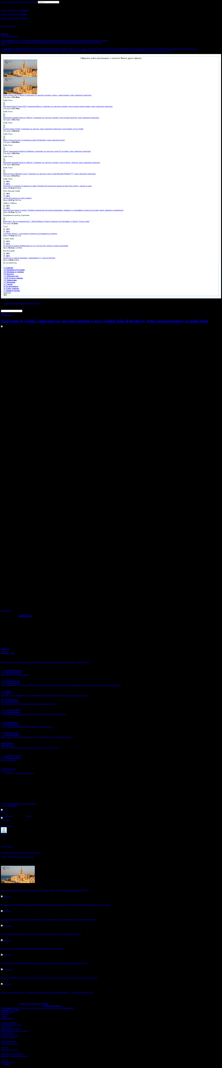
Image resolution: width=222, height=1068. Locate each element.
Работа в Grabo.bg (8, 1062)
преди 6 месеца (7, 846)
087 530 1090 (43, 1004)
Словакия (135, 49)
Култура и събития (8, 1037)
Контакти (4, 1014)
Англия (119, 51)
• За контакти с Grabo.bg (30, 853)
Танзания (167, 51)
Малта (67, 49)
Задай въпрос (6, 611)
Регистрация (6, 26)
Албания (95, 51)
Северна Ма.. (89, 49)
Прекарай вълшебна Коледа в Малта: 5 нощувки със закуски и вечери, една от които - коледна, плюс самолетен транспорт (51, 162)
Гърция (5, 49)
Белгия (98, 49)
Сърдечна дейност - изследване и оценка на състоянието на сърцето (30, 234)
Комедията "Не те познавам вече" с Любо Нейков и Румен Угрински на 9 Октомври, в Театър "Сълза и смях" (46, 221)
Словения (106, 49)
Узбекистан (156, 49)
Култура (29, 857)
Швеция (176, 49)
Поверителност (7, 1027)
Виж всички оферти (9, 760)
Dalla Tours (25, 615)
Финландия (158, 51)
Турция (5, 51)
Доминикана (116, 49)
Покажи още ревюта (9, 849)
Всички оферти (7, 1033)
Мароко (50, 51)
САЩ (139, 51)
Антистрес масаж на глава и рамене (17, 198)
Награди (4, 1060)
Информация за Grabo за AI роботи (15, 1031)
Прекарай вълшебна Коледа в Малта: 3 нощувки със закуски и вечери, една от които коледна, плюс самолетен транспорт (51, 118)
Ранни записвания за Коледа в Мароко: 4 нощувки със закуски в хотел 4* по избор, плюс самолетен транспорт (47, 151)
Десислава (5, 820)
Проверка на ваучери (9, 1050)
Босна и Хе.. (77, 49)
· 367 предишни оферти (24, 773)
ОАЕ (102, 51)
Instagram (12, 769)
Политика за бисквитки (10, 1029)
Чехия (38, 49)
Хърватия (47, 49)
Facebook (5, 769)
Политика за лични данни (11, 1025)
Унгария (33, 51)
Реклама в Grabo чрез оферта (12, 1054)
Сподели (4, 651)
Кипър (133, 51)
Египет (42, 51)
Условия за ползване (9, 1023)
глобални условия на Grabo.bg (29, 607)
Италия (14, 49)
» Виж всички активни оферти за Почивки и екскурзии (22, 303)
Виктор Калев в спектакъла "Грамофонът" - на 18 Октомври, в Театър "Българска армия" (36, 737)
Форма (22, 1004)
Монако (87, 51)
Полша (126, 51)
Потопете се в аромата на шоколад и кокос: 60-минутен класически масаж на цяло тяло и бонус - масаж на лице (47, 186)
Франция (24, 51)
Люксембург (145, 49)
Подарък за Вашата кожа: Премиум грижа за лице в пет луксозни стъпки (30, 748)
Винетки (4, 1048)
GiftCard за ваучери (8, 1041)
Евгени (4, 834)
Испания (14, 51)
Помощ (4, 1016)
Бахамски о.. (166, 49)
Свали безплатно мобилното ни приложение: (19, 804)
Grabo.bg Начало (7, 1012)
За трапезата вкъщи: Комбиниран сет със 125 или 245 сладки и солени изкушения (35, 246)
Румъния (58, 51)
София (3, 313)
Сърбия (22, 49)
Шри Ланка (147, 51)
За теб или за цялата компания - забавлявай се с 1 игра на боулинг (29, 258)
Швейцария (58, 49)
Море (19, 857)
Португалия (110, 51)
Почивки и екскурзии (9, 1035)
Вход (13, 26)
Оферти (6, 2)
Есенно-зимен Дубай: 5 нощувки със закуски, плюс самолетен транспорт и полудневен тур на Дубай (43, 129)
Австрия (30, 49)
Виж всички (192, 49)
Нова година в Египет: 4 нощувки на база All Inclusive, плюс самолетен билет (34, 140)
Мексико (126, 49)
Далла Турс (5, 771)
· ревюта (9, 773)
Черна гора (78, 51)
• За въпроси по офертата (11, 853)
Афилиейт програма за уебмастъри (14, 1056)
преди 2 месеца (7, 816)
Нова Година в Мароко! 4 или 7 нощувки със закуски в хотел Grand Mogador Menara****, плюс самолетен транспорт (49, 174)
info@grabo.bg (31, 1004)
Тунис (183, 49)
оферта (29, 816)
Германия (68, 51)
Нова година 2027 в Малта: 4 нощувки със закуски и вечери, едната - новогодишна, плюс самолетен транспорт (47, 95)
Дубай (11, 857)
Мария (3, 812)
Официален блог (7, 1018)
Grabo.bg (6, 1064)
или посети (9, 806)
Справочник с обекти (9, 1043)
